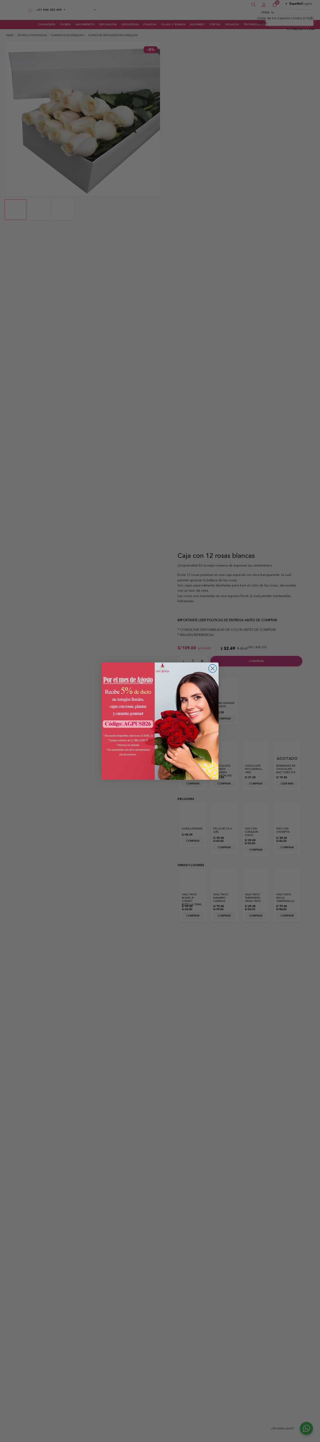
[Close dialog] (212, 668)
